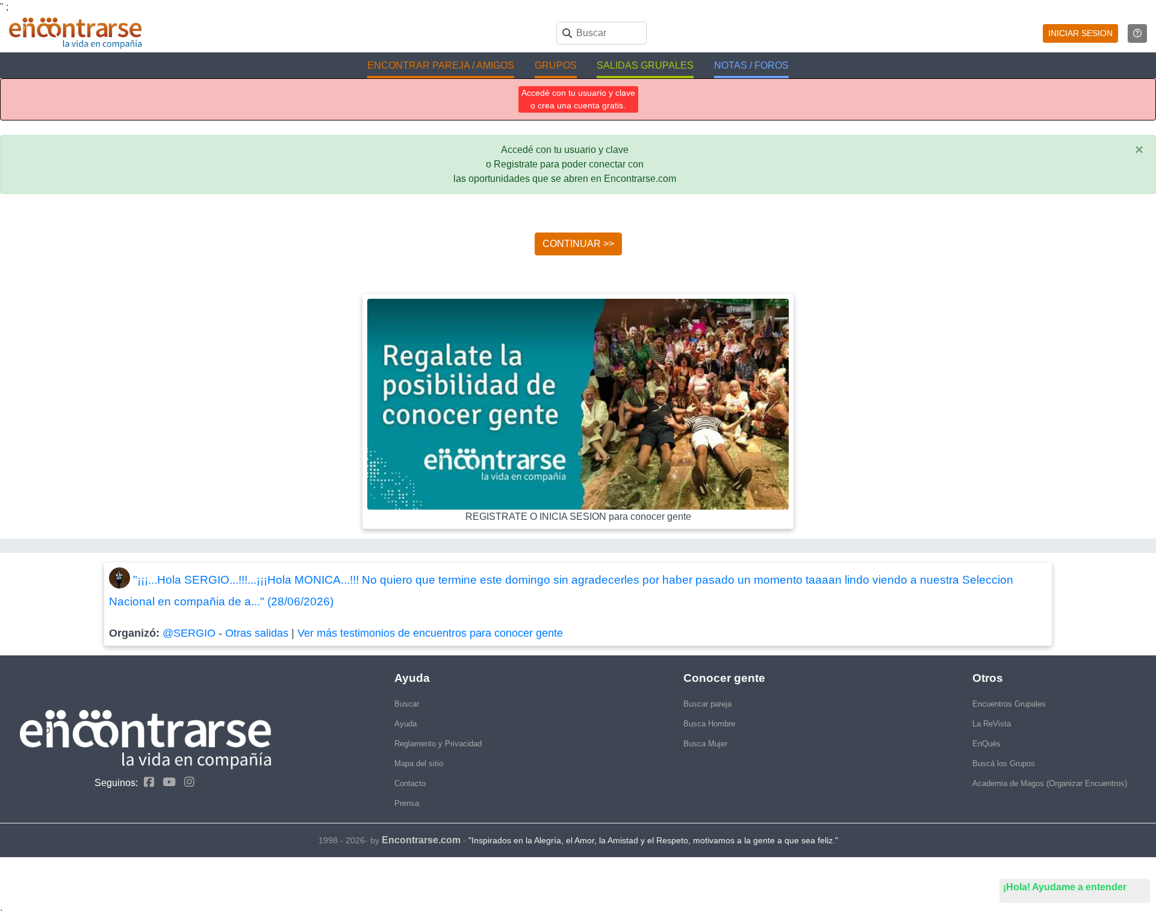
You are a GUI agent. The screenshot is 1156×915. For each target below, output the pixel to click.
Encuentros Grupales (1009, 703)
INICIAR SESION (1080, 33)
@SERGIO (189, 633)
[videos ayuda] (1137, 33)
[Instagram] (186, 782)
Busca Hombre (709, 723)
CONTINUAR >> (578, 244)
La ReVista (991, 723)
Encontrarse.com (421, 840)
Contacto (410, 783)
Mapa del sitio (418, 763)
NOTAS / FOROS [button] (751, 65)
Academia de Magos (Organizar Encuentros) (1049, 783)
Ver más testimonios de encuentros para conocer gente (430, 633)
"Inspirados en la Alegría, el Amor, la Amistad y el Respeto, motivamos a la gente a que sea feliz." (653, 840)
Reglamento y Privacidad (438, 743)
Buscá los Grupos (1003, 763)
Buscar (406, 703)
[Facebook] (146, 782)
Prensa (406, 803)
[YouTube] (166, 782)
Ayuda (405, 723)
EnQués (986, 743)
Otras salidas (256, 633)
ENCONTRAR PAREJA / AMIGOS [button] (440, 65)
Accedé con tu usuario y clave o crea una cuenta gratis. (578, 99)
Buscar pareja (707, 703)
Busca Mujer (705, 743)
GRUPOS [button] (556, 65)
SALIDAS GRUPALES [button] (645, 65)
